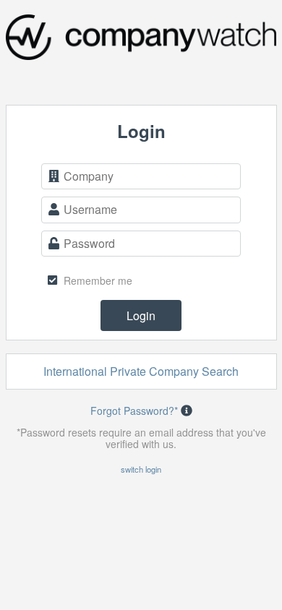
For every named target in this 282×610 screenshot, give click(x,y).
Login (141, 315)
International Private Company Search (141, 371)
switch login (141, 469)
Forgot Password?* (134, 410)
